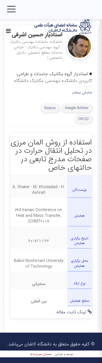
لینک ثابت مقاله (72, 312)
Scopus (50, 108)
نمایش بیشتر (82, 92)
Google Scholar (77, 108)
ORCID (83, 119)
